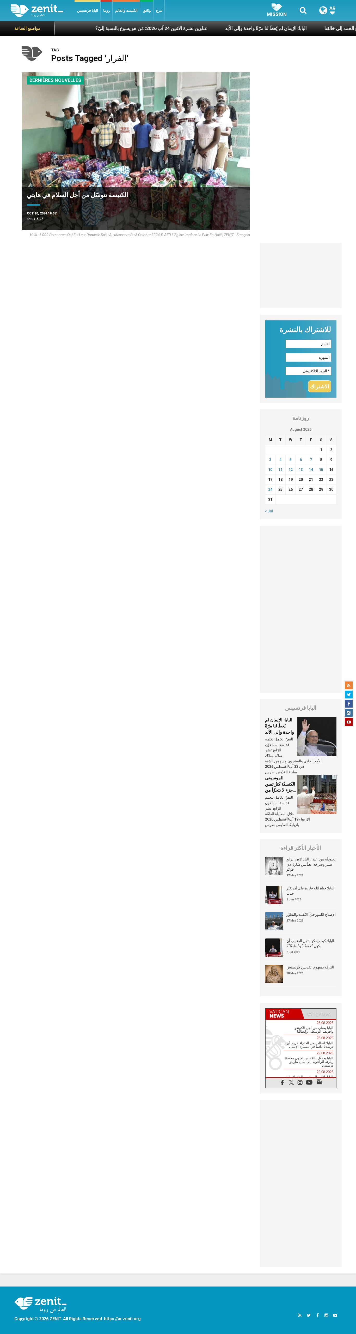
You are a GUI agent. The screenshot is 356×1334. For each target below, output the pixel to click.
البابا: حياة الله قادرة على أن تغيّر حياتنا (310, 890)
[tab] (283, 1014)
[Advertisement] (301, 275)
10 (270, 470)
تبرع (159, 10)
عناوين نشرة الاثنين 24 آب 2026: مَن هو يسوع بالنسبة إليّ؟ (118, 28)
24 (270, 489)
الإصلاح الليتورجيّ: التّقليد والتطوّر (311, 914)
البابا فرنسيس (87, 10)
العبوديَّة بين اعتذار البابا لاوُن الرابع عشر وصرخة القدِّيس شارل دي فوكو (311, 864)
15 (321, 470)
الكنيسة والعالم (126, 10)
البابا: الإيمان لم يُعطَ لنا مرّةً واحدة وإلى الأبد (232, 28)
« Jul (269, 511)
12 (291, 470)
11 (280, 470)
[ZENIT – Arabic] (43, 10)
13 (301, 470)
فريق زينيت (35, 218)
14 (311, 470)
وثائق (147, 10)
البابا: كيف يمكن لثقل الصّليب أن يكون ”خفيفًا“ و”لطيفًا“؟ (310, 943)
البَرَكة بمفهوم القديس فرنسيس (310, 967)
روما (106, 10)
